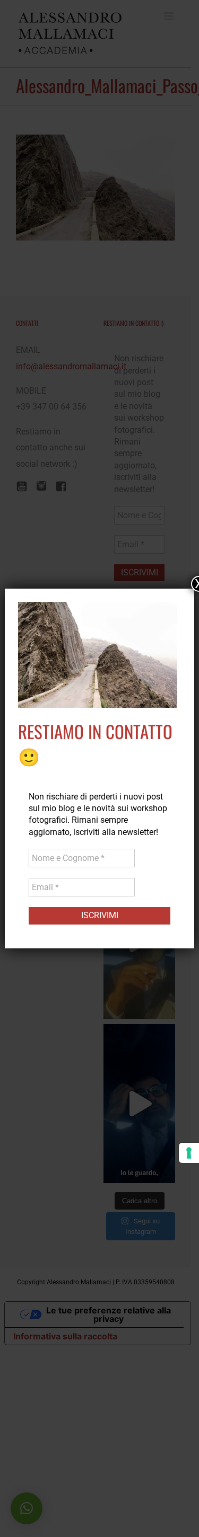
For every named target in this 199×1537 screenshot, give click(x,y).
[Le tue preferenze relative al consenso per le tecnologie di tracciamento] (189, 1153)
